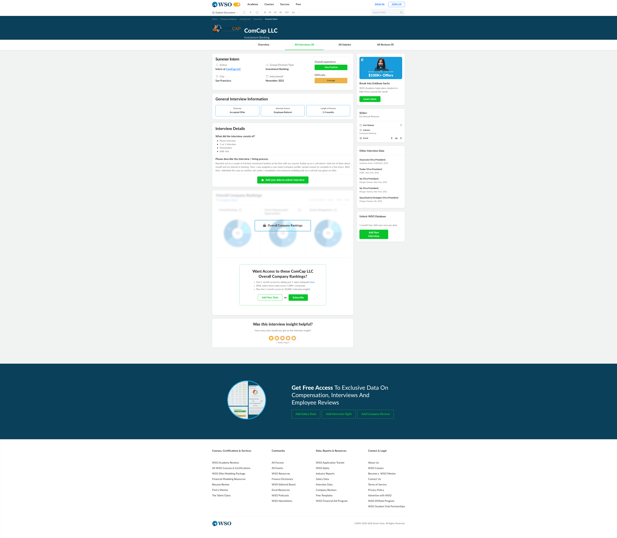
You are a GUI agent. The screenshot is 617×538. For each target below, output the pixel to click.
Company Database (228, 19)
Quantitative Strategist (370, 198)
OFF (287, 12)
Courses (269, 4)
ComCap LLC (245, 19)
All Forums (278, 462)
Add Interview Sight (339, 414)
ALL (293, 12)
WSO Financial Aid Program (332, 501)
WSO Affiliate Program (381, 501)
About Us (373, 462)
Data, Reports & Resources (331, 451)
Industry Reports (325, 473)
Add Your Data (270, 297)
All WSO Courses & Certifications (231, 468)
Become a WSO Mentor (382, 473)
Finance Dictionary (282, 479)
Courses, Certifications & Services (231, 451)
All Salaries (345, 44)
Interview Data (324, 484)
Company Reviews (326, 490)
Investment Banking (367, 133)
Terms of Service (377, 484)
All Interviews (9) (304, 44)
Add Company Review (375, 414)
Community (278, 451)
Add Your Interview (373, 234)
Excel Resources (281, 490)
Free (298, 4)
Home (214, 19)
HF (275, 12)
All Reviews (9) (385, 44)
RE (281, 12)
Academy (252, 4)
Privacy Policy (376, 490)
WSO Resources (281, 473)
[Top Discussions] (250, 12)
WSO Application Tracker (330, 462)
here (312, 282)
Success (284, 4)
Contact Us (374, 479)
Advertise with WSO (380, 495)
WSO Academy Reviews (225, 462)
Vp (360, 179)
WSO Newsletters (282, 501)
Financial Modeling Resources (229, 479)
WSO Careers (376, 468)
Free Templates (324, 495)
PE (270, 12)
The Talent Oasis (221, 495)
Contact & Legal (377, 451)
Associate (364, 160)
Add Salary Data (305, 414)
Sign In (379, 4)
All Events (277, 468)
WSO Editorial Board (283, 484)
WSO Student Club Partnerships (386, 506)
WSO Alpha (322, 468)
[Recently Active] (244, 12)
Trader (362, 169)
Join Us (397, 4)
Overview (263, 44)
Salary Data (322, 479)
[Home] (222, 4)
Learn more (369, 99)
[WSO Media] (257, 12)
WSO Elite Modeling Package (228, 473)
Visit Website (368, 125)
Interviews (258, 19)
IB (265, 12)
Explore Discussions (225, 13)
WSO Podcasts (280, 495)
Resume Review (220, 484)
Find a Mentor (220, 490)
